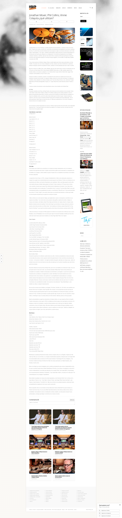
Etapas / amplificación (81, 498)
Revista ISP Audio (70, 509)
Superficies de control (65, 492)
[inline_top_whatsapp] (51, 22)
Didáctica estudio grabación (34, 490)
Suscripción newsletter (40, 509)
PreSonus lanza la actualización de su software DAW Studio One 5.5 (86, 261)
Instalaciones (80, 501)
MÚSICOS (64, 7)
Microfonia (79, 490)
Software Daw (64, 498)
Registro (31, 501)
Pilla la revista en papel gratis (56, 509)
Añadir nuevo (72, 399)
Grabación (58, 7)
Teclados (47, 499)
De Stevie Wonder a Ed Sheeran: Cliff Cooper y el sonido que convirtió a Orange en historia (86, 116)
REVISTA (75, 7)
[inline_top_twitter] (36, 22)
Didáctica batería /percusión (34, 495)
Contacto (30, 509)
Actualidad (43, 7)
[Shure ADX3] (86, 70)
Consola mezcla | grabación (82, 493)
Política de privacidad (47, 509)
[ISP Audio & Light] (86, 90)
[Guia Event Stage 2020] (86, 212)
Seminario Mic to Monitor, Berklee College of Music (39, 476)
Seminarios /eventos (81, 499)
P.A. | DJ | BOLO (51, 7)
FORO (66, 509)
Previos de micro (64, 495)
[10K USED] (86, 35)
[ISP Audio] (86, 101)
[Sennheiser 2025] (86, 45)
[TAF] (86, 227)
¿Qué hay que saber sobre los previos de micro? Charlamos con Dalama (86, 156)
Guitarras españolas (49, 495)
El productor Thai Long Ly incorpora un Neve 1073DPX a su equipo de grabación (86, 250)
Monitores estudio (65, 496)
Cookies (75, 509)
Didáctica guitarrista (33, 492)
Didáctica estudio (64, 501)
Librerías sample (64, 499)
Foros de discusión (33, 499)
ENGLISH (80, 7)
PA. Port (79, 492)
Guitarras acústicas (49, 493)
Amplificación (48, 496)
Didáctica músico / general (34, 493)
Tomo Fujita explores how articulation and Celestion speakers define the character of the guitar (40, 428)
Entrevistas (32, 498)
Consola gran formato (81, 495)
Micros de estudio (64, 493)
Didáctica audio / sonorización (35, 496)
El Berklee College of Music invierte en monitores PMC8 (63, 452)
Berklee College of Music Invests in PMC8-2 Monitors (39, 452)
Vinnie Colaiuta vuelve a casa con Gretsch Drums (62, 476)
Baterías (47, 501)
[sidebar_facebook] (1, 261)
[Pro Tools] (86, 60)
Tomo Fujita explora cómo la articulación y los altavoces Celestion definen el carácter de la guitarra (63, 428)
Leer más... (82, 151)
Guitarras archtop (49, 492)
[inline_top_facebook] (67, 22)
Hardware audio (80, 496)
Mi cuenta (34, 509)
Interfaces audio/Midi (65, 490)
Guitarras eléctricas (49, 490)
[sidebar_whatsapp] (1, 258)
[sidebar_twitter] (1, 255)
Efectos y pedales (49, 498)
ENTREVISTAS (70, 7)
